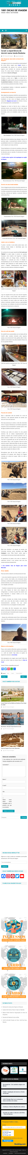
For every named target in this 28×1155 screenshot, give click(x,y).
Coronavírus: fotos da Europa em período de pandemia (5, 676)
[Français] (9, 3)
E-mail (4, 785)
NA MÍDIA (11, 1153)
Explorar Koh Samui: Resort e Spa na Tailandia (13, 1009)
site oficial (14, 654)
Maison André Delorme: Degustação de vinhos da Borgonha (15, 1013)
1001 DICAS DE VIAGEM (14, 10)
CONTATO (19, 1)
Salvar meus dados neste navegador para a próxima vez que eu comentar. (7, 803)
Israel (12, 673)
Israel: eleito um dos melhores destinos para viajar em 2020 (13, 704)
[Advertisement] (14, 835)
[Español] (11, 3)
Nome (4, 779)
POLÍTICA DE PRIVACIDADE (20, 1153)
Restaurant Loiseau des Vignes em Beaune (13, 1007)
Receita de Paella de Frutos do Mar (11, 1017)
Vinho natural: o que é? (24, 676)
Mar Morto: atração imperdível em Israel (11, 726)
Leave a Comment (19, 56)
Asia (8, 673)
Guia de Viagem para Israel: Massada (10, 748)
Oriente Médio (19, 673)
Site (3, 791)
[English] (7, 3)
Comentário (6, 764)
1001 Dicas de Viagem (7, 56)
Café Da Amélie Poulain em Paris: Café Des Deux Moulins (15, 1021)
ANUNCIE (13, 1)
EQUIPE (8, 1)
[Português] (10, 3)
